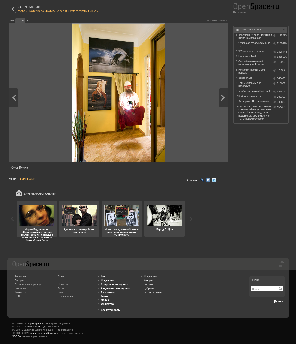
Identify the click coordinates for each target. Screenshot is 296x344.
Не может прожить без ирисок (251, 71)
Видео (61, 292)
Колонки (148, 284)
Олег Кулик (29, 7)
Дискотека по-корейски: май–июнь (79, 230)
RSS (17, 296)
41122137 (282, 35)
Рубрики (149, 288)
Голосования (65, 296)
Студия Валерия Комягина (43, 333)
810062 (281, 83)
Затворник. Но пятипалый (253, 101)
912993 (281, 61)
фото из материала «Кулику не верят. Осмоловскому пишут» (58, 11)
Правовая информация (28, 284)
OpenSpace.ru (36, 323)
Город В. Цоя (164, 229)
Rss (280, 301)
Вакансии (20, 288)
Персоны (239, 12)
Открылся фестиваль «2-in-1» (254, 44)
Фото (61, 288)
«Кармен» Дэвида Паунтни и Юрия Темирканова (255, 36)
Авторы (19, 280)
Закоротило (245, 77)
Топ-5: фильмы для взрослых (249, 84)
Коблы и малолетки (249, 96)
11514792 (282, 43)
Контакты (20, 292)
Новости (63, 284)
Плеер (61, 276)
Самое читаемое (251, 29)
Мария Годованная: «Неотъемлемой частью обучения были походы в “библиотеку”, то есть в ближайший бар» (37, 235)
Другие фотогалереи (40, 193)
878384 (281, 70)
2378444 (282, 51)
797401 (281, 91)
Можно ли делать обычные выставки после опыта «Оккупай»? (122, 232)
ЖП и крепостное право (252, 51)
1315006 (282, 56)
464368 (281, 107)
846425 (281, 78)
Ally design (34, 326)
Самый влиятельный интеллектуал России (251, 63)
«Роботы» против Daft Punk (254, 91)
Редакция (20, 276)
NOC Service (19, 336)
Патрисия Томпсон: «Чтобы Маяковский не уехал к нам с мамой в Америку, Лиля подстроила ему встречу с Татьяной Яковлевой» (254, 112)
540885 (281, 101)
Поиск (255, 280)
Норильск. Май (247, 56)
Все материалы (153, 292)
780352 (281, 96)
